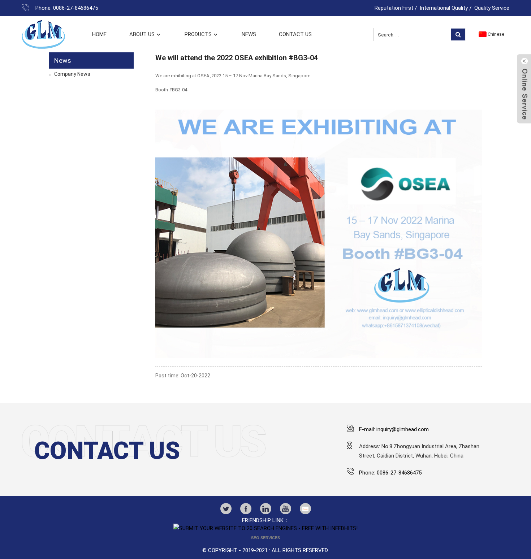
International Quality (444, 8)
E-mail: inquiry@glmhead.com (394, 429)
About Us (142, 34)
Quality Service (491, 8)
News (249, 34)
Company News (72, 74)
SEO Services (265, 538)
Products (198, 34)
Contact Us (295, 34)
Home (99, 34)
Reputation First (394, 8)
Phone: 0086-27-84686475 (66, 8)
